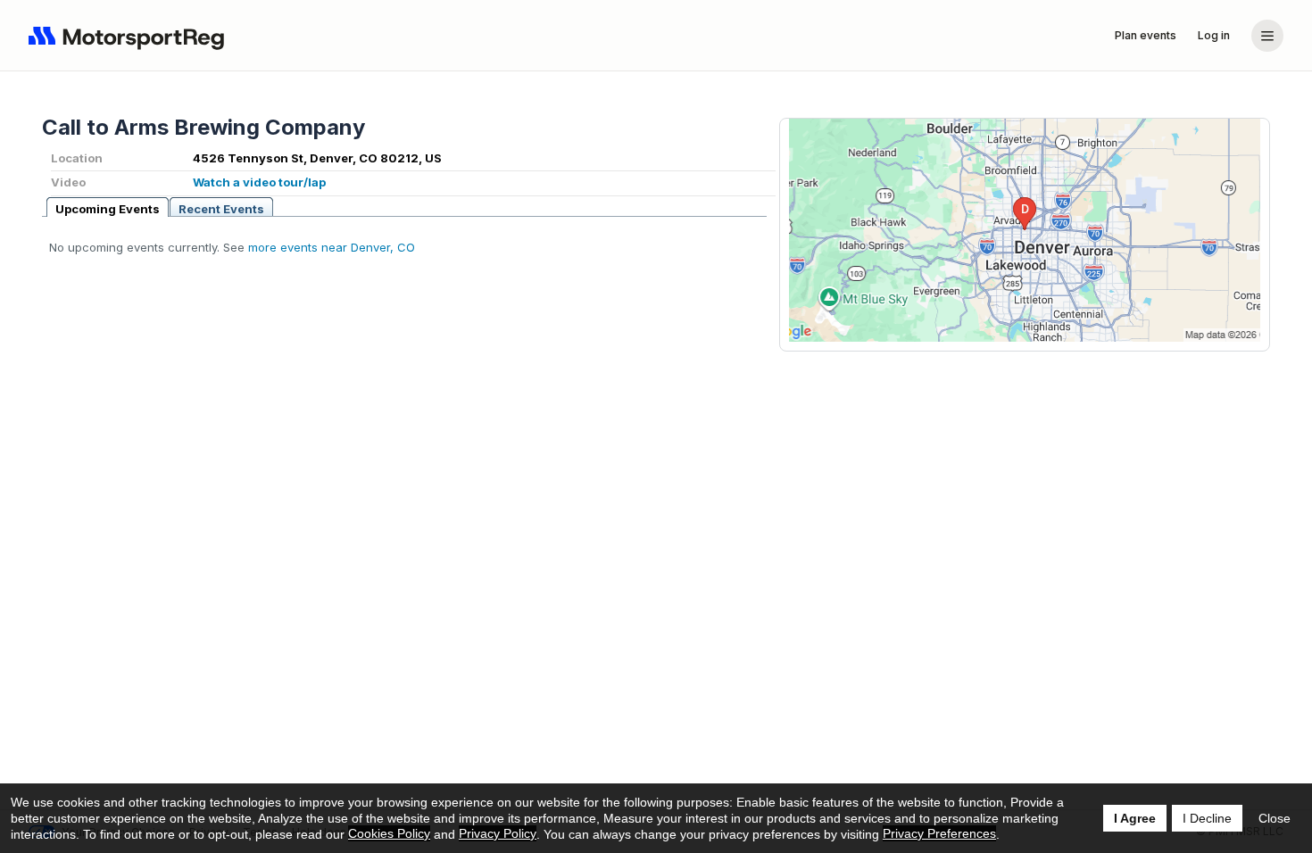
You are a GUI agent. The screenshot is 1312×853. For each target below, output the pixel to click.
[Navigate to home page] (130, 36)
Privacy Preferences (939, 833)
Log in (1214, 35)
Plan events (1145, 35)
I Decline (1207, 818)
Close (1274, 818)
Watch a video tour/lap (259, 182)
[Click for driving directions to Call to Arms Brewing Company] (1024, 230)
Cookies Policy (389, 833)
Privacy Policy (497, 833)
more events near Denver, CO (331, 247)
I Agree (1135, 818)
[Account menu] (1267, 36)
